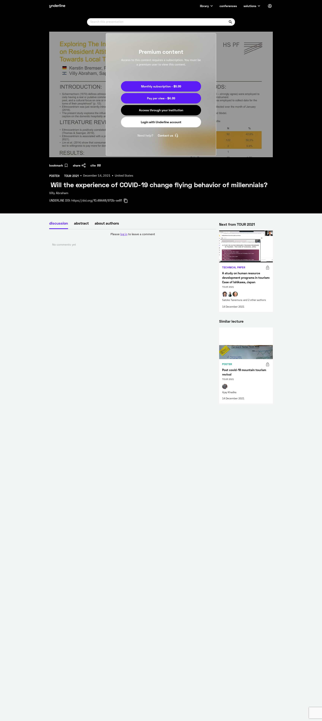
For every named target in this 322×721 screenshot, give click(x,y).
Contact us (165, 135)
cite (93, 165)
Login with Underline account (161, 122)
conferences (228, 6)
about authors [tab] (107, 223)
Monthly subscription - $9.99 (161, 86)
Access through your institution (161, 110)
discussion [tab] (58, 223)
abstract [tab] (81, 223)
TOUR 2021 (246, 224)
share (76, 165)
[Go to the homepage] (57, 6)
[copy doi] (127, 201)
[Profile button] (270, 6)
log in (123, 234)
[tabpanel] (132, 239)
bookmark (56, 165)
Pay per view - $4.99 (161, 98)
